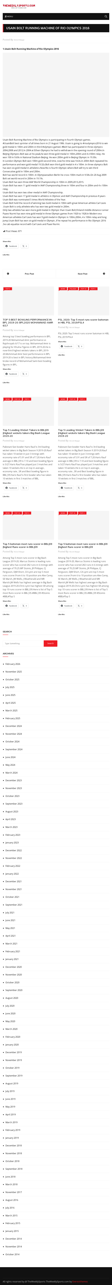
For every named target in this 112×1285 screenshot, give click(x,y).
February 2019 (12, 1130)
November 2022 (13, 858)
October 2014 (12, 1254)
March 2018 (11, 1184)
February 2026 (12, 663)
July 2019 (9, 1091)
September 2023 (13, 803)
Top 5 (7, 289)
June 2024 (10, 757)
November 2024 (13, 733)
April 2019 (10, 1114)
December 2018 (13, 1145)
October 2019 (12, 1067)
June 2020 (10, 1013)
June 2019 (10, 1099)
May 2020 (10, 1021)
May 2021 (10, 928)
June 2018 (10, 1176)
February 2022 (12, 865)
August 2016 (11, 1200)
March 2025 (11, 710)
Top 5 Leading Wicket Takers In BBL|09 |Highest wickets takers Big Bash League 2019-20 (26, 432)
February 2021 (12, 951)
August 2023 (11, 811)
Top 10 (83, 289)
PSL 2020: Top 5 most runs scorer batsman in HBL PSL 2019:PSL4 (83, 321)
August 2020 (11, 997)
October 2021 (12, 896)
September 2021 (13, 904)
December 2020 (13, 966)
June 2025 (10, 695)
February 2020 (12, 1036)
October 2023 (12, 796)
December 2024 (13, 726)
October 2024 (12, 741)
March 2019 (11, 1122)
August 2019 (11, 1083)
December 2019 (13, 1052)
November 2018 (13, 1153)
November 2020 (13, 974)
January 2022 (12, 873)
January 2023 (12, 842)
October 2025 (12, 679)
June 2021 (10, 920)
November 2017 (13, 1192)
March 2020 (11, 1028)
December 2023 (13, 780)
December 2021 (13, 881)
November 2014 (13, 1246)
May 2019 (10, 1106)
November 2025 (13, 671)
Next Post (82, 273)
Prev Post (29, 273)
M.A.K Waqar (19, 40)
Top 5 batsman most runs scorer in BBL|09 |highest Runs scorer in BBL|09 (27, 545)
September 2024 (13, 749)
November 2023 (13, 788)
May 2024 (10, 764)
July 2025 (9, 687)
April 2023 (10, 819)
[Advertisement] (56, 95)
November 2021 (13, 889)
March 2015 (11, 1215)
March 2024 (11, 772)
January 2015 (12, 1231)
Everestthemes (80, 1281)
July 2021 (9, 912)
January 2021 (12, 959)
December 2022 (13, 850)
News (63, 289)
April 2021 (10, 935)
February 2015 (12, 1223)
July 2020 (9, 1005)
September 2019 (13, 1075)
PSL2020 (73, 289)
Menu (9, 16)
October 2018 (12, 1161)
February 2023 (12, 834)
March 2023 (11, 827)
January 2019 (12, 1137)
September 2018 (13, 1168)
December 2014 (13, 1238)
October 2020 (12, 982)
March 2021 (11, 943)
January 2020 (12, 1044)
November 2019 (13, 1060)
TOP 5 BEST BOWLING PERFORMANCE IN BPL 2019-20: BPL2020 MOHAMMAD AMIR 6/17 (28, 322)
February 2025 (12, 718)
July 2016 (9, 1207)
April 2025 (10, 702)
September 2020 (13, 990)
